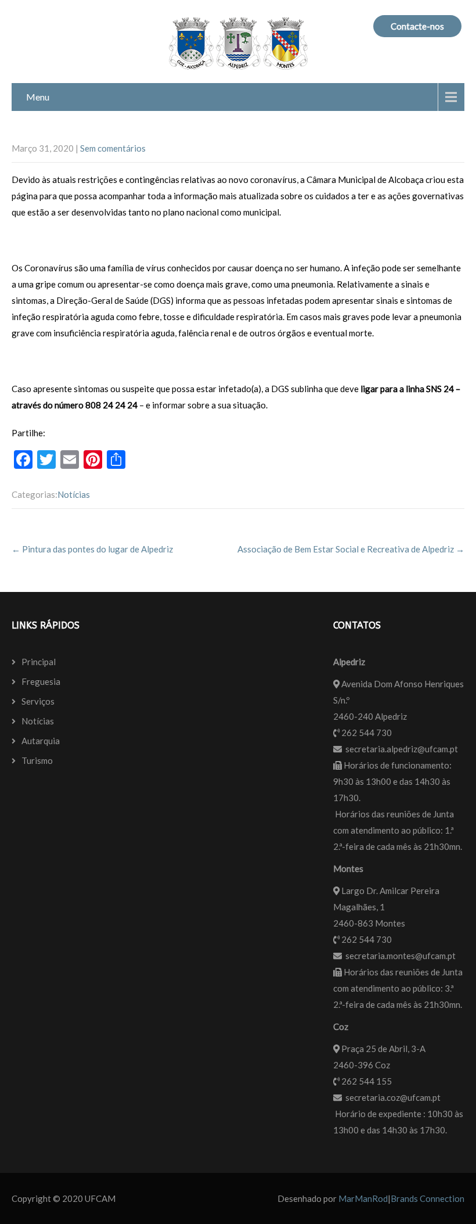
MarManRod (363, 1198)
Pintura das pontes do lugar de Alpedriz (92, 549)
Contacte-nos (417, 26)
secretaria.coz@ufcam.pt (393, 1097)
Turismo (37, 760)
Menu (37, 96)
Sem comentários (113, 148)
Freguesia (40, 681)
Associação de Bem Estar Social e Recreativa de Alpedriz (350, 549)
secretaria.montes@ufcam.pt (400, 955)
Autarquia (40, 740)
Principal (38, 661)
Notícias (73, 494)
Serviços (38, 701)
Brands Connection (427, 1198)
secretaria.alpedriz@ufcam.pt (401, 749)
